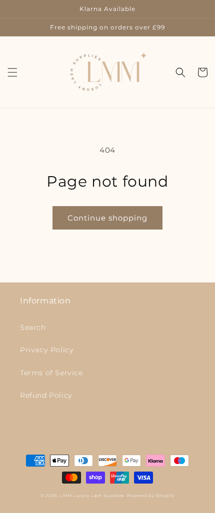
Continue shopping (108, 218)
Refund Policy (46, 395)
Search (33, 327)
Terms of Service (51, 372)
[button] (13, 72)
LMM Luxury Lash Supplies (92, 495)
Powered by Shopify (150, 495)
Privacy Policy (47, 349)
